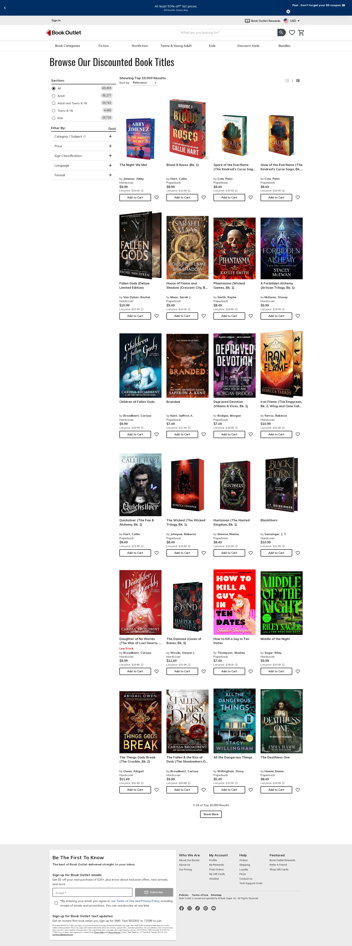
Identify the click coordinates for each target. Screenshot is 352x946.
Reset (112, 128)
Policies (184, 894)
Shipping (244, 864)
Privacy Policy (99, 932)
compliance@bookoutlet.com (62, 934)
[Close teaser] (288, 11)
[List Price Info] (142, 190)
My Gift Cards (217, 873)
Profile (213, 860)
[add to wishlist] (157, 197)
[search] (281, 32)
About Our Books (189, 860)
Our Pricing (185, 869)
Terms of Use (200, 894)
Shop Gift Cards (279, 869)
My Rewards (216, 864)
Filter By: (58, 128)
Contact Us (246, 878)
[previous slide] (5, 8)
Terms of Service (114, 932)
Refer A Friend (278, 864)
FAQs (242, 873)
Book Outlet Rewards (282, 860)
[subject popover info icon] (85, 136)
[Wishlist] (292, 32)
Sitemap (216, 894)
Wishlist (214, 878)
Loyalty (243, 869)
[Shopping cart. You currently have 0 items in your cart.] (301, 32)
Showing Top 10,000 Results (142, 78)
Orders (243, 860)
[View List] (298, 81)
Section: (58, 80)
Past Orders (216, 869)
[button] (83, 88)
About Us (184, 864)
